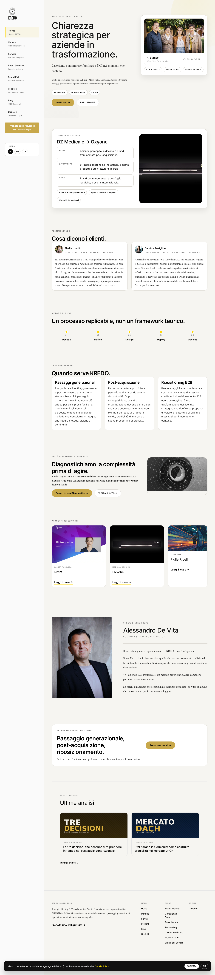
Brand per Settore (174, 942)
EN (17, 151)
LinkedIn (193, 908)
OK (204, 966)
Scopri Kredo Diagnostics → (72, 493)
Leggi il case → (63, 582)
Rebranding (171, 927)
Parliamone (87, 102)
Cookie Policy (102, 966)
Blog (143, 929)
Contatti (145, 934)
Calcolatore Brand (174, 932)
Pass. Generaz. (172, 922)
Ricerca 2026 (172, 937)
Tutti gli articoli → (69, 862)
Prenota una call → (160, 745)
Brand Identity (172, 908)
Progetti (145, 923)
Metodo (145, 913)
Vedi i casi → (63, 102)
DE (25, 151)
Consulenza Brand (171, 915)
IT (10, 151)
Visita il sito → (108, 493)
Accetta (192, 966)
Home (144, 908)
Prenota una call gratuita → (68, 925)
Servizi (144, 918)
